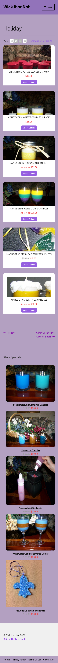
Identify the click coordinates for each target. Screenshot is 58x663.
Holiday (10, 333)
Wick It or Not (16, 7)
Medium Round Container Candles (30, 404)
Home (7, 659)
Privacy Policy (19, 659)
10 (12, 41)
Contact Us (49, 659)
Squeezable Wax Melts (30, 508)
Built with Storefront (14, 638)
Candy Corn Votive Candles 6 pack (29, 117)
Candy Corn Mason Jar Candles (29, 163)
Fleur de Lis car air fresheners (30, 610)
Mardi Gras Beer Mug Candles (29, 299)
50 (25, 41)
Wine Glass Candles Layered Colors (30, 553)
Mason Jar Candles (30, 450)
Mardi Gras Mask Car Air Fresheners (29, 254)
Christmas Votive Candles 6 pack (29, 72)
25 (16, 41)
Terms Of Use (34, 659)
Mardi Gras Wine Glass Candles (29, 208)
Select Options (29, 82)
